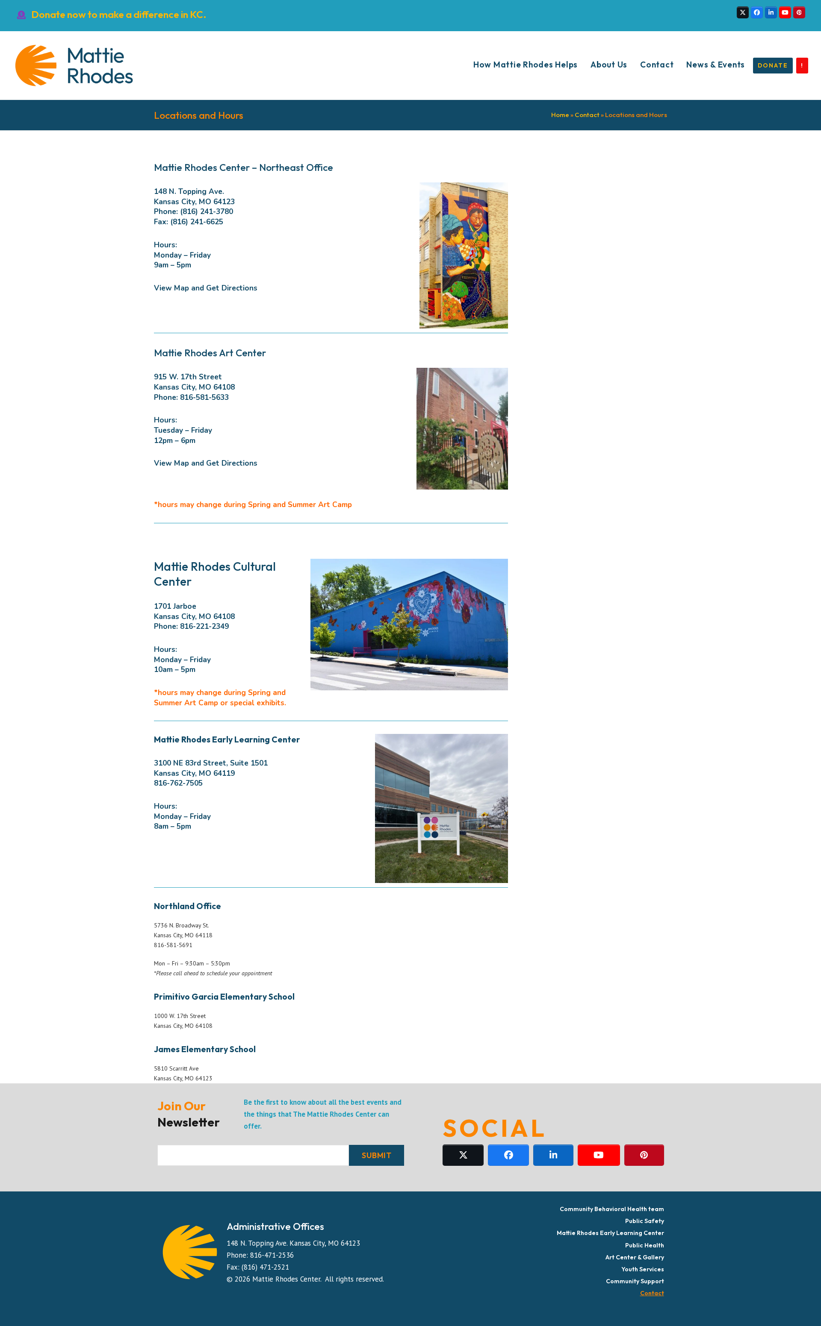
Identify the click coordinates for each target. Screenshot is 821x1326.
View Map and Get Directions (205, 288)
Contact (587, 115)
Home (560, 115)
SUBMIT (376, 1155)
